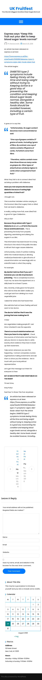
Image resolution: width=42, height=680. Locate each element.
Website (6, 552)
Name (5, 537)
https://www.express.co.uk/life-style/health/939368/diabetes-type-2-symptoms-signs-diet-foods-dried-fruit (19, 59)
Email (5, 545)
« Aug (16, 636)
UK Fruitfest (21, 8)
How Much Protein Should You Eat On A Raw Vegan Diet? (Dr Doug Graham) (17, 471)
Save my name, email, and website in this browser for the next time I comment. (18, 564)
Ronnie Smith (14, 44)
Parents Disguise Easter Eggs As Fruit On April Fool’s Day (25, 466)
